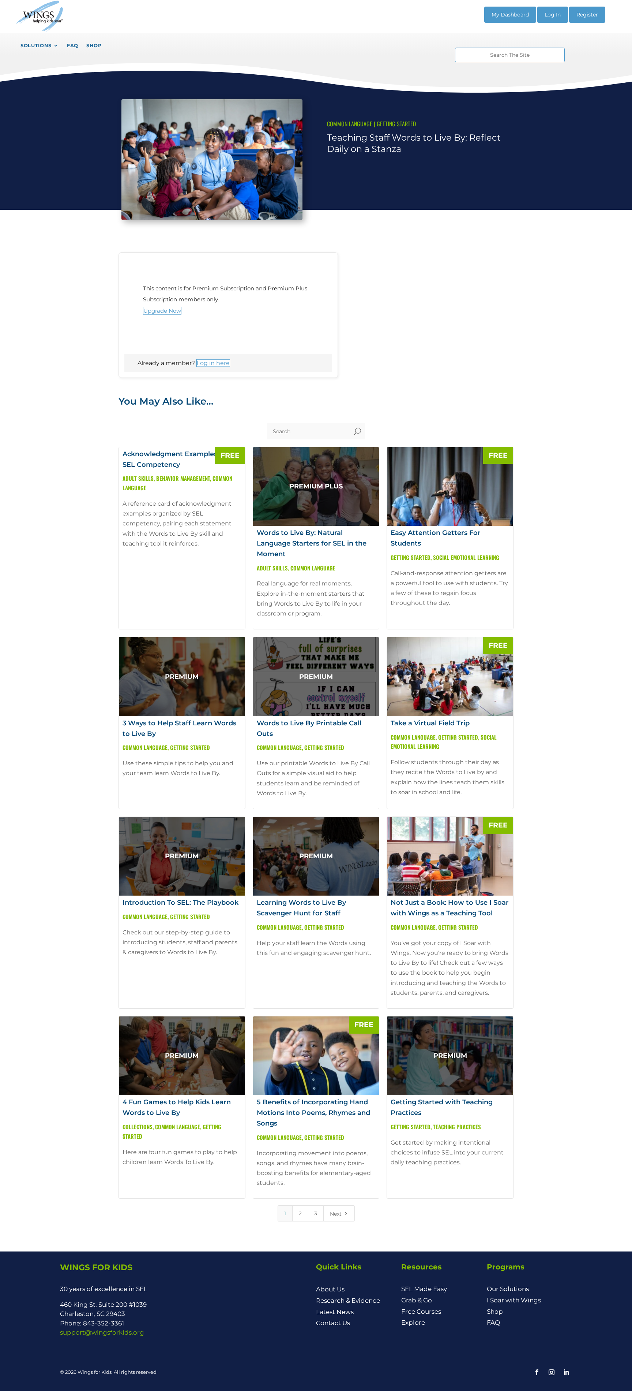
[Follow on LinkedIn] (566, 1372)
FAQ (493, 1322)
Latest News (335, 1312)
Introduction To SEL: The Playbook (180, 903)
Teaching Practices (457, 1127)
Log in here (213, 363)
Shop (495, 1311)
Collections (138, 1127)
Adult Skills (138, 478)
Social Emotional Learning (466, 557)
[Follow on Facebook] (537, 1372)
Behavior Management (183, 478)
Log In (553, 14)
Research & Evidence (348, 1300)
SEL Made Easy (424, 1289)
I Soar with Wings (514, 1300)
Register (587, 14)
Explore (413, 1322)
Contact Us (333, 1323)
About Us (330, 1289)
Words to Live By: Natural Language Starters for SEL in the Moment (311, 543)
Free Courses (421, 1311)
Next (339, 1213)
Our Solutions (508, 1289)
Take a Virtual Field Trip (430, 723)
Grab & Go (416, 1300)
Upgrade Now (162, 310)
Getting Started (396, 123)
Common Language (349, 123)
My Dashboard (510, 14)
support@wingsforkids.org (102, 1332)
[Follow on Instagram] (551, 1372)
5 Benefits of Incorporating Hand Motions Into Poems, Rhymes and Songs (313, 1112)
